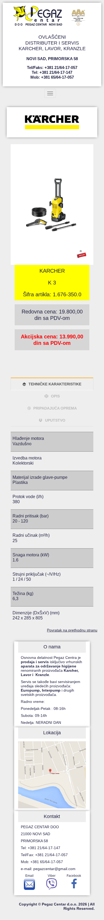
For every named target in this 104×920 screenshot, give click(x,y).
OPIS (55, 396)
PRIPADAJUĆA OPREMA (55, 408)
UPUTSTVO (55, 420)
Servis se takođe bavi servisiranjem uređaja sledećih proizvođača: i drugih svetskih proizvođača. (50, 688)
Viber (51, 876)
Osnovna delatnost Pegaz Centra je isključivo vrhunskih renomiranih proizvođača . (51, 666)
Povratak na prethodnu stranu (72, 630)
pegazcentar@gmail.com (54, 869)
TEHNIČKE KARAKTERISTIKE (55, 384)
